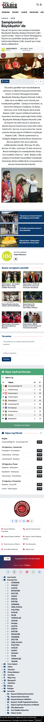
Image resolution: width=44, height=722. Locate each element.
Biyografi (11, 680)
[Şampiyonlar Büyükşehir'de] (22, 66)
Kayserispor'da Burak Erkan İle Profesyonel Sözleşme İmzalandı (31, 285)
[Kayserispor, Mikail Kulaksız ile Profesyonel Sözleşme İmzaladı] (32, 317)
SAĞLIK (14, 612)
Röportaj (11, 678)
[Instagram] (20, 521)
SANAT (14, 596)
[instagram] (21, 572)
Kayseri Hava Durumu (33, 529)
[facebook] (8, 572)
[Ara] (38, 5)
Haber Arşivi (30, 549)
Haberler (4, 18)
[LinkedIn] (24, 521)
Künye (10, 686)
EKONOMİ (34, 12)
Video (10, 667)
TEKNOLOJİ (16, 618)
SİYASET (15, 12)
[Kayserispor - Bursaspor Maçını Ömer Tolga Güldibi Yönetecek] (11, 277)
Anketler (11, 683)
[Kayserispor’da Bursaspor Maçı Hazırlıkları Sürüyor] (32, 297)
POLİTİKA (15, 610)
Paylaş (6, 81)
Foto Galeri (12, 664)
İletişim (14, 623)
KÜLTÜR (14, 593)
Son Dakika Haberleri (11, 549)
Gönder (6, 359)
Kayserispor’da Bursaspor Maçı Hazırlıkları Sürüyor (30, 306)
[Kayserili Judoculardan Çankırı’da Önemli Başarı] (11, 297)
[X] (16, 521)
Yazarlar (11, 669)
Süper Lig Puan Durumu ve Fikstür (25, 705)
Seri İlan (10, 675)
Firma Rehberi (13, 672)
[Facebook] (12, 521)
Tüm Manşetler (30, 544)
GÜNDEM (6, 12)
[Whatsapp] (31, 521)
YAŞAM (14, 621)
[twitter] (14, 572)
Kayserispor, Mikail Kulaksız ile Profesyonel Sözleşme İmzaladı (32, 326)
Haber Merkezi (20, 254)
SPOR (13, 18)
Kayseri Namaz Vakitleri (12, 536)
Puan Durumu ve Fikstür (12, 544)
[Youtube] (28, 521)
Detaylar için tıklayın (22, 425)
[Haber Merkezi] (7, 256)
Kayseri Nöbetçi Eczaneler (8, 530)
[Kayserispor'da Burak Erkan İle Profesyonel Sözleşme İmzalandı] (32, 277)
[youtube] (27, 572)
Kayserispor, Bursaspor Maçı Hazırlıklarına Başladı (10, 326)
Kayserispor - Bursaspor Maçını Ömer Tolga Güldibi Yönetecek (11, 285)
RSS (8, 558)
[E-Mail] (15, 259)
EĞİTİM (14, 602)
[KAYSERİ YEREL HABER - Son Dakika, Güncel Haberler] (9, 4)
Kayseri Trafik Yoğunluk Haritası (32, 538)
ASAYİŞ (24, 12)
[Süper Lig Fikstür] (41, 433)
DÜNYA (14, 599)
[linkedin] (39, 572)
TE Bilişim (27, 565)
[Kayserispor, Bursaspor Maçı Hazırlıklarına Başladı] (11, 317)
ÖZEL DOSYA (16, 607)
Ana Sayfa (11, 577)
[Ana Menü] (41, 5)
